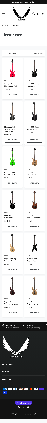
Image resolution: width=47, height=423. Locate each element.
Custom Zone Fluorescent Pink (10, 85)
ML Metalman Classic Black (32, 260)
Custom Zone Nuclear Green (9, 173)
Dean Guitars (20, 414)
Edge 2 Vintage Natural (32, 303)
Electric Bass (14, 25)
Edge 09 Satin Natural (31, 173)
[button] (3, 13)
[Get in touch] (38, 13)
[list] (23, 326)
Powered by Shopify (30, 414)
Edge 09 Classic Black (9, 217)
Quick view (12, 94)
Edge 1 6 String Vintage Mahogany (34, 217)
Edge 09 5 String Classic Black (33, 128)
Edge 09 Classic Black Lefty (33, 85)
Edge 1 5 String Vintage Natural (10, 260)
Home (6, 25)
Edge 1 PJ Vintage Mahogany (11, 303)
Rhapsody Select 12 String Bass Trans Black (10, 129)
